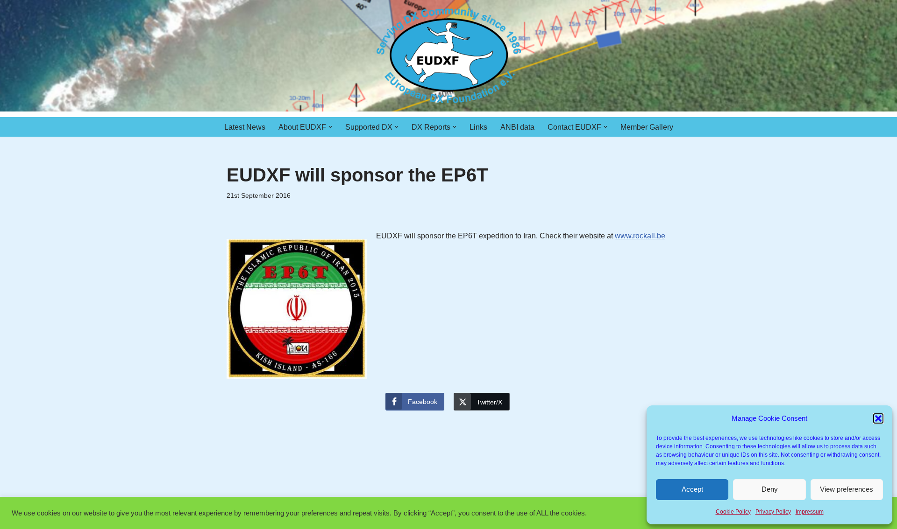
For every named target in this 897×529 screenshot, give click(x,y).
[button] (878, 418)
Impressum (810, 511)
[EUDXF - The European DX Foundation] (449, 55)
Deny (770, 489)
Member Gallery (646, 127)
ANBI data (517, 127)
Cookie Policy (733, 511)
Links (478, 127)
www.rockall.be (640, 236)
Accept (692, 489)
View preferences (846, 489)
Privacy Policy (773, 511)
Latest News (244, 127)
